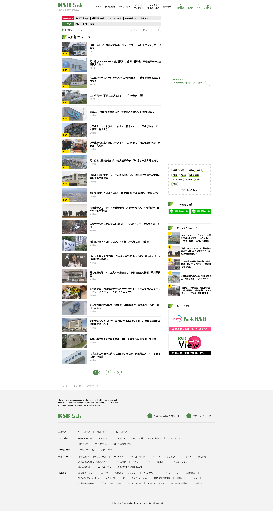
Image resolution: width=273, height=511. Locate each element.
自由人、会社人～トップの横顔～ (146, 438)
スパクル (156, 456)
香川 (85, 24)
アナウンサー (124, 6)
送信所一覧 (110, 478)
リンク (194, 478)
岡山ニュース (103, 432)
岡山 (77, 24)
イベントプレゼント (139, 6)
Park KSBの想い (151, 473)
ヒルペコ (103, 438)
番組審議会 (190, 473)
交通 (175, 175)
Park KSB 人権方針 (156, 483)
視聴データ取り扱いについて (135, 478)
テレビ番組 (110, 6)
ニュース (97, 6)
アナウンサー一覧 (86, 450)
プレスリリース (172, 473)
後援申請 (198, 483)
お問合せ (207, 8)
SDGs (189, 179)
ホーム (64, 386)
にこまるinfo (119, 438)
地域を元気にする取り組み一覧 (92, 456)
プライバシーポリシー (111, 483)
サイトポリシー (134, 483)
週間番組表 (83, 443)
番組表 (190, 8)
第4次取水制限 (81, 18)
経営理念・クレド (86, 473)
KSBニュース (84, 432)
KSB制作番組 (101, 443)
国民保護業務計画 (162, 478)
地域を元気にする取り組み (153, 6)
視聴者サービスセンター (126, 473)
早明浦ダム (145, 18)
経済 (200, 170)
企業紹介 (167, 6)
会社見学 (161, 462)
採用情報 (180, 8)
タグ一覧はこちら (189, 190)
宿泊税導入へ (131, 18)
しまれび (171, 456)
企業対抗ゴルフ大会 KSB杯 (130, 467)
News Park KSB (85, 438)
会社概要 (105, 473)
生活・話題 (194, 175)
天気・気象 (178, 179)
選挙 (198, 179)
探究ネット (186, 456)
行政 (184, 175)
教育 (175, 184)
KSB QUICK (118, 456)
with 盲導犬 (121, 462)
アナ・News (106, 450)
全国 (92, 24)
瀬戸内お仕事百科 (138, 456)
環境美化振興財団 (86, 483)
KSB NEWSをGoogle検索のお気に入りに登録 (187, 81)
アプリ (198, 8)
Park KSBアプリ (104, 467)
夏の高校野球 (84, 467)
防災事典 (202, 456)
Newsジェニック (175, 438)
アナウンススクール (142, 462)
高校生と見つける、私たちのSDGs (93, 462)
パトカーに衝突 (114, 18)
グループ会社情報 (179, 483)
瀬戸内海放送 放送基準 (88, 478)
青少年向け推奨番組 (122, 443)
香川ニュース (121, 432)
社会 (192, 170)
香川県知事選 (98, 18)
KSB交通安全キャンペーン (183, 462)
